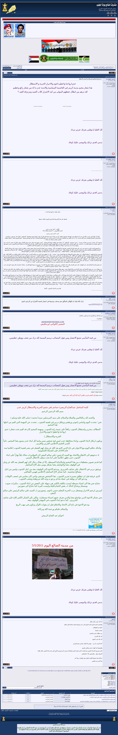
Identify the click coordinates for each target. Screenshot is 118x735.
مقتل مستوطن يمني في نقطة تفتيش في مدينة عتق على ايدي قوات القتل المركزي (45, 670)
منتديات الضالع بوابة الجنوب (109, 66)
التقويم (26, 69)
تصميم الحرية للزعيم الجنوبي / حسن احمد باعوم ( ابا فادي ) (102, 697)
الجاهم (113, 619)
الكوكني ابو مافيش (110, 313)
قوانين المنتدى (112, 687)
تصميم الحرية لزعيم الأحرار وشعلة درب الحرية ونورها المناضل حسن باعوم (99, 695)
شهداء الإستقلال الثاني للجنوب (59, 22)
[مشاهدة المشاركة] (75, 383)
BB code (112, 681)
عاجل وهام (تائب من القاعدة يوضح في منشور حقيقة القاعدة (77, 670)
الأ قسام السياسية (101, 66)
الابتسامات (112, 682)
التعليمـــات (82, 69)
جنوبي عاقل (112, 298)
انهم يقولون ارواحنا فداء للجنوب (108, 699)
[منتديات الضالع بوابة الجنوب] (4, 721)
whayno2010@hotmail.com (95, 304)
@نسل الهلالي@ (110, 79)
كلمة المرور (19, 67)
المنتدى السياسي (95, 66)
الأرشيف (6, 710)
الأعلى (2, 710)
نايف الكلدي (112, 404)
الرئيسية (11, 710)
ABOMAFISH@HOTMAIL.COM (52, 322)
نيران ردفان (112, 379)
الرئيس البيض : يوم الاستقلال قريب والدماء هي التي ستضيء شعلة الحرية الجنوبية (97, 701)
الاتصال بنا (16, 710)
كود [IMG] (113, 683)
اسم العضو (19, 66)
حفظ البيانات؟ (6, 66)
